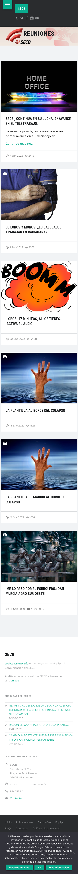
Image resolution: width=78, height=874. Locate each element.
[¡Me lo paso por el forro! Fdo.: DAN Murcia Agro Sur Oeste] (39, 533)
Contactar (22, 828)
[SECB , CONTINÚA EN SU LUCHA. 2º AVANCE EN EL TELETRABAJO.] (39, 63)
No (39, 867)
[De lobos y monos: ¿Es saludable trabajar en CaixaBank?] (39, 171)
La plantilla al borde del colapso (35, 411)
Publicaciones (24, 822)
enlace (15, 680)
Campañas (44, 822)
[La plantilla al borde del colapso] (39, 355)
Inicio (8, 822)
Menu (7, 4)
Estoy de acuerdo (19, 867)
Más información (59, 867)
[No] (73, 853)
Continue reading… (19, 143)
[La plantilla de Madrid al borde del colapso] (39, 441)
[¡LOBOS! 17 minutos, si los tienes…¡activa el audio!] (39, 263)
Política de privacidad (46, 828)
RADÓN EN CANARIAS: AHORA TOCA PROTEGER (40, 724)
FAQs (8, 828)
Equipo (59, 822)
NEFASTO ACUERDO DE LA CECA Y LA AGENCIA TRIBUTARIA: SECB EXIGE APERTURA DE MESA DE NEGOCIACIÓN (41, 710)
